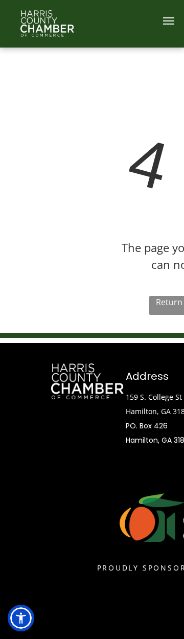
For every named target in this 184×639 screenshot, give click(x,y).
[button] (21, 618)
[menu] (168, 21)
